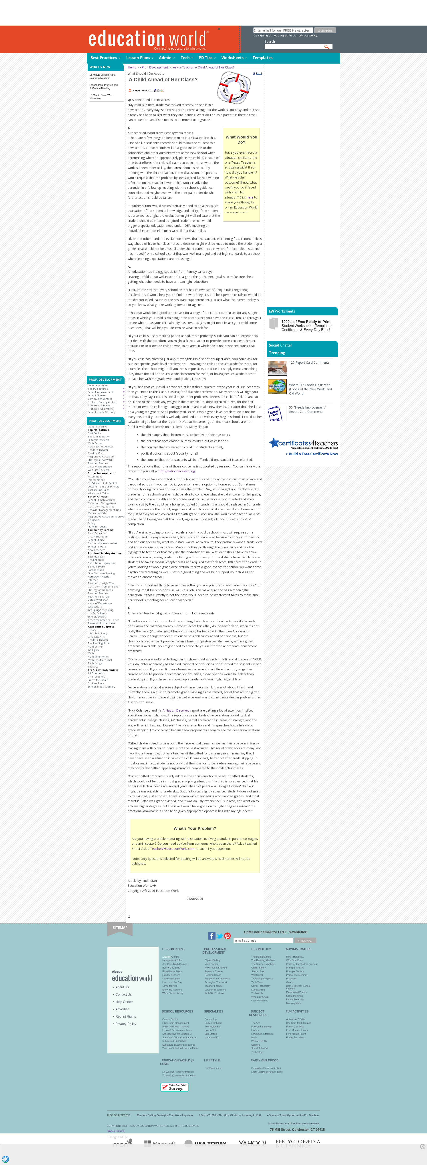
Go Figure (94, 650)
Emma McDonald (98, 680)
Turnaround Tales (98, 489)
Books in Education (99, 436)
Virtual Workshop (98, 600)
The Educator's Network (305, 1123)
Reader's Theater (98, 449)
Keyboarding (258, 989)
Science (255, 1044)
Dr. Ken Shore (96, 683)
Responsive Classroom (101, 456)
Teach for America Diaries (103, 620)
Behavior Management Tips (104, 509)
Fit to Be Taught (97, 526)
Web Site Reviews (98, 469)
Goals (289, 982)
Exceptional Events (296, 992)
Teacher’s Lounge (98, 596)
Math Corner (95, 443)
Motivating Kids (97, 513)
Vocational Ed (212, 1037)
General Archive (97, 385)
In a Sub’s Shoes (97, 613)
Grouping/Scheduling (100, 610)
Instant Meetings (295, 999)
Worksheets (233, 58)
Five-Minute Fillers (172, 971)
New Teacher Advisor (100, 446)
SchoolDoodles (97, 616)
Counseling (211, 1019)
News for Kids (169, 986)
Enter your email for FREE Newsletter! (276, 932)
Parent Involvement (296, 975)
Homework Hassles (99, 576)
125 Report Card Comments (309, 362)
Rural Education (97, 533)
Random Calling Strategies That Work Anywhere (165, 1115)
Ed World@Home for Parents (178, 1072)
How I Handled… (295, 956)
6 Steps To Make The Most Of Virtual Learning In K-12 (230, 1115)
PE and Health (259, 1041)
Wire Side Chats (260, 996)
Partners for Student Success (302, 964)
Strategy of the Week (100, 590)
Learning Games (171, 978)
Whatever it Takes (98, 493)
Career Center (170, 1019)
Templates (262, 58)
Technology (95, 663)
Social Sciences (259, 1048)
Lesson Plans (138, 58)
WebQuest (257, 975)
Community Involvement (103, 543)
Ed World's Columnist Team (177, 1030)
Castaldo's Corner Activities (266, 1068)
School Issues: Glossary (101, 412)
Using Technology (261, 986)
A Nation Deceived (176, 710)
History (92, 630)
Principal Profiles (295, 967)
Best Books (94, 433)
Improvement (96, 479)
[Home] (152, 39)
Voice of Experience (100, 466)
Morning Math (293, 1003)
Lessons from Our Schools (103, 486)
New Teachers (96, 549)
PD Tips (205, 58)
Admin (165, 58)
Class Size (93, 519)
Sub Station (211, 1034)
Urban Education (98, 536)
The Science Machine (263, 964)
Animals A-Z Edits (295, 1019)
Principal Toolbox (295, 971)
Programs (291, 978)
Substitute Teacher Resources (178, 1044)
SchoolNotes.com (278, 1123)
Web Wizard (95, 606)
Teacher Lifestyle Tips (101, 583)
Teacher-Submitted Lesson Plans (180, 1048)
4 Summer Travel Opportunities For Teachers (293, 1115)
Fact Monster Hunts (297, 1030)
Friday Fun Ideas (295, 1037)
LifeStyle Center (213, 1068)
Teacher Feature (98, 463)
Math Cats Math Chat (100, 660)
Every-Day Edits (171, 967)
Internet (93, 579)
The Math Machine (261, 956)
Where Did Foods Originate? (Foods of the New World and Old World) (310, 389)
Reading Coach (96, 453)
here (250, 197)
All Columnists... (97, 673)
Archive (174, 956)
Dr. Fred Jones (96, 676)
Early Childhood (213, 1023)
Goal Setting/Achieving (101, 573)
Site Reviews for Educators (177, 1034)
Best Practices (103, 58)
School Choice (96, 539)
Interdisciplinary (97, 633)
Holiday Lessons (171, 975)
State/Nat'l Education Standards (179, 1037)
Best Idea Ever (96, 556)
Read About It (96, 559)
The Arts (93, 666)
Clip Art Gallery (213, 960)
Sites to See (257, 971)
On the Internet (259, 1000)
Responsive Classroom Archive (106, 516)
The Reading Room (99, 643)
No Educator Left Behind (102, 483)
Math (91, 653)
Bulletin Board (96, 566)
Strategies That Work (100, 459)
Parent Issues (96, 569)
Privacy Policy (125, 1024)
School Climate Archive (101, 499)
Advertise (122, 1009)
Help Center (124, 1002)
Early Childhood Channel (175, 1026)
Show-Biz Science (172, 989)
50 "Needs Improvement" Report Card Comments (307, 409)
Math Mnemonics (98, 656)
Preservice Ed (212, 1026)
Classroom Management (102, 503)
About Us (122, 987)
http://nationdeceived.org (177, 471)
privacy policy (307, 35)
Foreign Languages (261, 1026)
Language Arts (96, 636)
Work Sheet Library (172, 993)
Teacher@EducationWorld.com (172, 848)
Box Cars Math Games (174, 964)
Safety (91, 523)
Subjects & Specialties (174, 1041)
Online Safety (258, 967)
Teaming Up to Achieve (102, 623)
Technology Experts (262, 978)
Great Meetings (294, 996)
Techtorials (257, 993)
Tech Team (257, 982)
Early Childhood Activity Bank (267, 1072)
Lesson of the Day (172, 982)
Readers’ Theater (98, 640)
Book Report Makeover (101, 563)
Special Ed (210, 1030)
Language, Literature (262, 1034)
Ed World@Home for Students (178, 1075)
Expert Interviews (98, 439)
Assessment (95, 476)
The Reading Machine (263, 960)
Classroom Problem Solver (104, 586)
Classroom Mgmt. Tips (101, 506)
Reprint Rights (125, 1016)
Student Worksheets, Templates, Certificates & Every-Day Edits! (307, 326)
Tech (185, 58)
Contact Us (123, 994)
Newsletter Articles (172, 960)
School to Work (97, 546)
